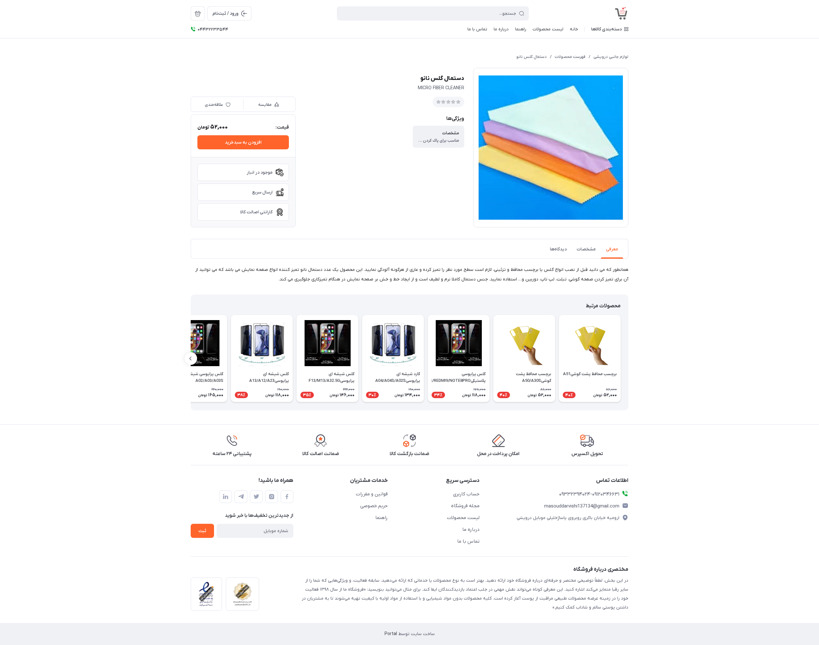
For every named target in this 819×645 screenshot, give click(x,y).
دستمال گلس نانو (531, 56)
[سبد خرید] (198, 13)
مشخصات (586, 249)
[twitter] (256, 496)
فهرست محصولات (570, 56)
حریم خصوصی (374, 506)
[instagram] (271, 496)
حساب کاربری (466, 494)
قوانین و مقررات (372, 494)
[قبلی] (628, 358)
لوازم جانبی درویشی (610, 56)
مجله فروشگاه (465, 506)
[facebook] (287, 496)
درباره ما (471, 529)
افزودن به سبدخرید (243, 142)
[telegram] (241, 496)
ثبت (202, 531)
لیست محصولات (463, 518)
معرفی (612, 249)
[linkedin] (225, 496)
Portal (391, 634)
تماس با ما (468, 541)
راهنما (381, 518)
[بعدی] (190, 358)
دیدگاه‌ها (558, 249)
